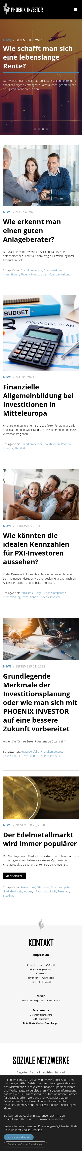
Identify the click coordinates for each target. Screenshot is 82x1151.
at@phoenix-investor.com (41, 977)
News (7, 40)
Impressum (41, 955)
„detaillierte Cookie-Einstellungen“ (55, 1105)
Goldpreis (16, 891)
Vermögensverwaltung (56, 274)
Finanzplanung (11, 597)
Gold (6, 891)
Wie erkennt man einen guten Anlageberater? (32, 230)
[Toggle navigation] (75, 9)
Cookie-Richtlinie (32, 1130)
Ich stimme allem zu (19, 1137)
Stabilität (20, 448)
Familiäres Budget (31, 593)
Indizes (27, 891)
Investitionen (11, 274)
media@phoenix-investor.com (44, 1000)
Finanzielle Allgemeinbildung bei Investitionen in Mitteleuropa (38, 400)
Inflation (39, 891)
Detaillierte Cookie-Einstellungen (25, 1144)
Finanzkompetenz (31, 270)
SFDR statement (41, 1018)
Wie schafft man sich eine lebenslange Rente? (38, 57)
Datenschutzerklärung (41, 1014)
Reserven (63, 891)
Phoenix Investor (30, 274)
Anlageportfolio (29, 751)
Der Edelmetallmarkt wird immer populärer (40, 839)
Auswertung (27, 887)
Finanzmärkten (53, 270)
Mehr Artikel (14, 876)
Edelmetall (43, 887)
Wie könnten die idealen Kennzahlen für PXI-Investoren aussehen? (36, 548)
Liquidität (50, 891)
